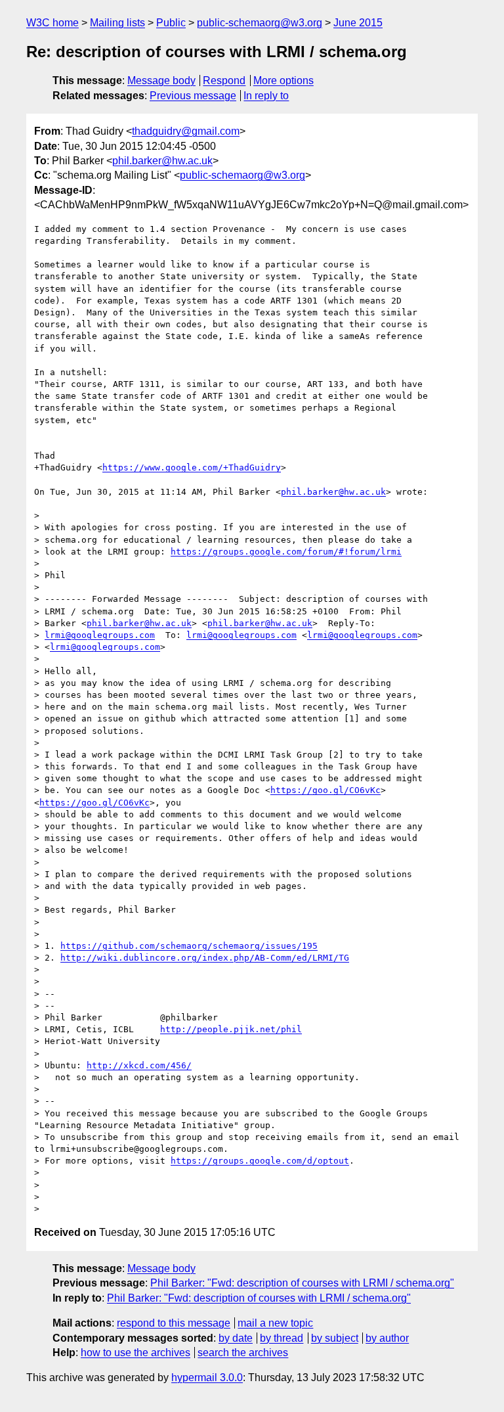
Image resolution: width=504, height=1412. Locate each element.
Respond (224, 80)
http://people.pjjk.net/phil (231, 1029)
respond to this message (173, 1323)
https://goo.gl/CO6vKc (325, 790)
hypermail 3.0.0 (207, 1377)
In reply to (266, 95)
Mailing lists (117, 22)
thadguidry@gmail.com (186, 131)
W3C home (52, 22)
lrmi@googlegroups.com (100, 635)
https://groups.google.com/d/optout (260, 1161)
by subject (334, 1338)
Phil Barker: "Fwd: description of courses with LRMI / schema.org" (302, 1282)
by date (236, 1338)
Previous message (193, 95)
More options (283, 80)
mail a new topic (275, 1323)
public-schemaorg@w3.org (259, 22)
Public (171, 22)
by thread (281, 1338)
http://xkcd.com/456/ (139, 1065)
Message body (161, 80)
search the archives (243, 1352)
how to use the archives (135, 1352)
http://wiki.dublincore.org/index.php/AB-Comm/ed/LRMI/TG (204, 958)
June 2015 (358, 22)
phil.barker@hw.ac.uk (162, 160)
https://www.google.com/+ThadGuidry (191, 467)
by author (387, 1338)
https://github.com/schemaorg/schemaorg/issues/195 (189, 946)
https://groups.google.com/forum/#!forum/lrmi (286, 552)
